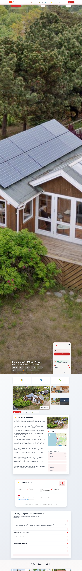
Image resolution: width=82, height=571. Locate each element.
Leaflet (61, 445)
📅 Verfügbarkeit (26, 412)
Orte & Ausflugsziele (63, 2)
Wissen (47, 2)
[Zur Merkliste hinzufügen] (12, 570)
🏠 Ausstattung (34, 412)
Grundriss (47, 387)
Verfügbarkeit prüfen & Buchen (62, 353)
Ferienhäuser (34, 2)
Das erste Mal (54, 2)
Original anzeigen (30, 499)
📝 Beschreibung (17, 412)
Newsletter (71, 2)
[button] (31, 398)
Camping (41, 2)
